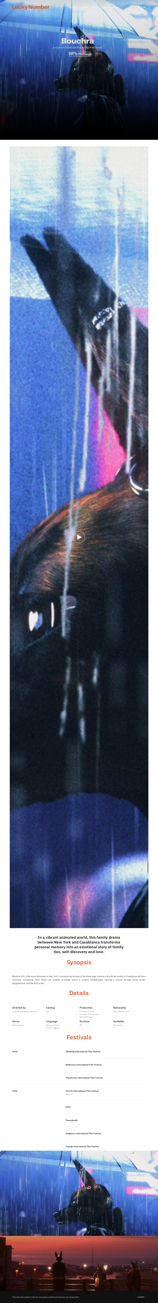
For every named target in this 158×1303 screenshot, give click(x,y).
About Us (73, 7)
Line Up (84, 7)
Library (95, 7)
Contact (115, 7)
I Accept (140, 1297)
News (105, 7)
